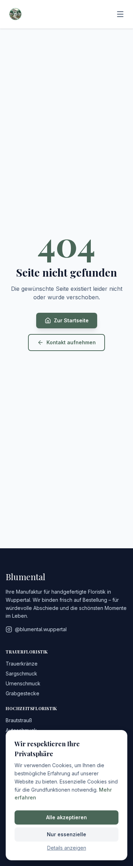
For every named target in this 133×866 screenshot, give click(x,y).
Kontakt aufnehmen (71, 342)
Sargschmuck (21, 673)
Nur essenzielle (66, 834)
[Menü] (120, 14)
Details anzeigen (66, 848)
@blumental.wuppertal (41, 629)
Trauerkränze (22, 664)
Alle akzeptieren (66, 817)
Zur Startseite (71, 320)
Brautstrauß (19, 720)
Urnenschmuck (23, 683)
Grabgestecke (22, 693)
